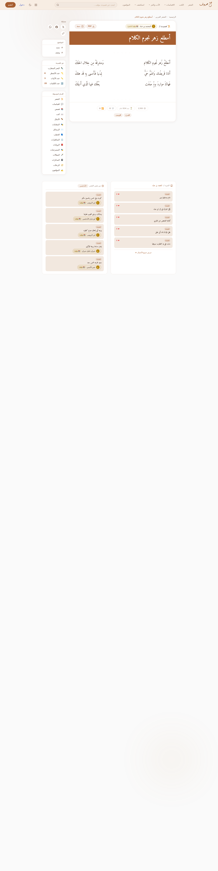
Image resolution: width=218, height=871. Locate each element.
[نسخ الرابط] (63, 33)
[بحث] (57, 4)
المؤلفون (126, 5)
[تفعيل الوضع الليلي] (30, 4)
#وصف (118, 115)
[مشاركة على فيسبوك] (56, 27)
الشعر (190, 5)
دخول (21, 4)
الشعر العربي (160, 17)
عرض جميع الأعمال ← (143, 253)
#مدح (128, 115)
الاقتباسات (170, 5)
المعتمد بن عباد (157, 185)
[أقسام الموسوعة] (36, 4)
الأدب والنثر (155, 5)
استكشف (140, 5)
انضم (10, 4)
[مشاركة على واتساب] (50, 27)
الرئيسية (172, 17)
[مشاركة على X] (63, 27)
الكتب (181, 5)
